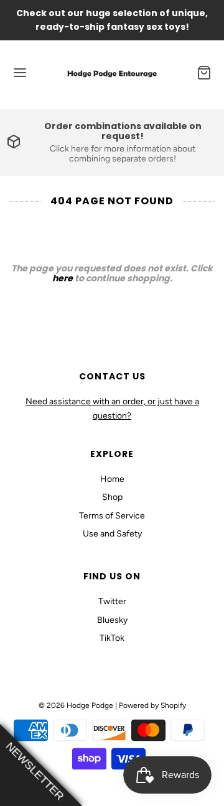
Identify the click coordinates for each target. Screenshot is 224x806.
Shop (112, 497)
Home (112, 479)
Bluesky (112, 620)
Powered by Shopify (152, 705)
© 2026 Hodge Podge (76, 705)
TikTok (112, 638)
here (62, 278)
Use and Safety (112, 533)
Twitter (112, 601)
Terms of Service (112, 515)
